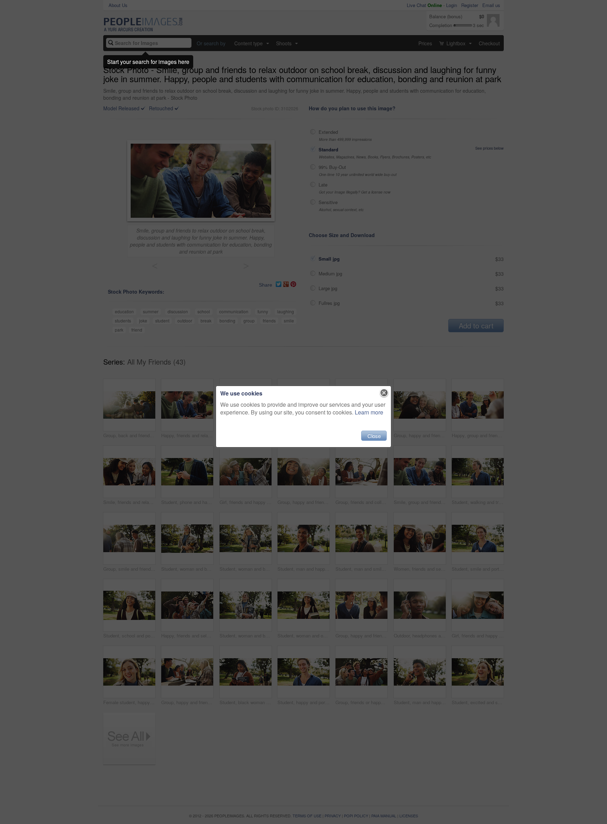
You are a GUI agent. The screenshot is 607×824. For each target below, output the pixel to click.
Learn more (369, 412)
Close (374, 435)
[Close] (384, 393)
